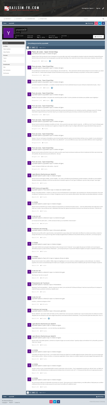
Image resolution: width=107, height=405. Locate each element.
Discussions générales (60, 230)
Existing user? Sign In (88, 8)
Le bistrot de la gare (59, 218)
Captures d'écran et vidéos (62, 258)
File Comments (6, 70)
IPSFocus (11, 400)
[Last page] (37, 47)
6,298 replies (44, 223)
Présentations (57, 284)
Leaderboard (31, 19)
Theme (11, 402)
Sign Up (98, 8)
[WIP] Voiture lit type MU (40, 188)
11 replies (43, 265)
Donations (43, 19)
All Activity (5, 43)
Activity (18, 19)
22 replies (43, 237)
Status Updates (7, 49)
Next (33, 47)
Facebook (103, 23)
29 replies (44, 61)
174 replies (44, 197)
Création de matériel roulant (62, 190)
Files (4, 67)
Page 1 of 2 (42, 47)
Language (4, 402)
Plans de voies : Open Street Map (45, 52)
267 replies (44, 211)
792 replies (44, 183)
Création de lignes (52, 53)
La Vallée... (35, 256)
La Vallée (35, 202)
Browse (7, 19)
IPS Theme (4, 400)
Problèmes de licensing (39, 229)
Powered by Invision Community (97, 401)
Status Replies (6, 52)
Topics (5, 58)
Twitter (99, 23)
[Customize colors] (103, 8)
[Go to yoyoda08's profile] (29, 53)
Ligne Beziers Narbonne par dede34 (44, 174)
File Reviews (6, 73)
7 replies (43, 292)
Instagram (96, 23)
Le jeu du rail (36, 216)
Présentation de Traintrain (40, 283)
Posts (4, 61)
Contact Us (17, 402)
